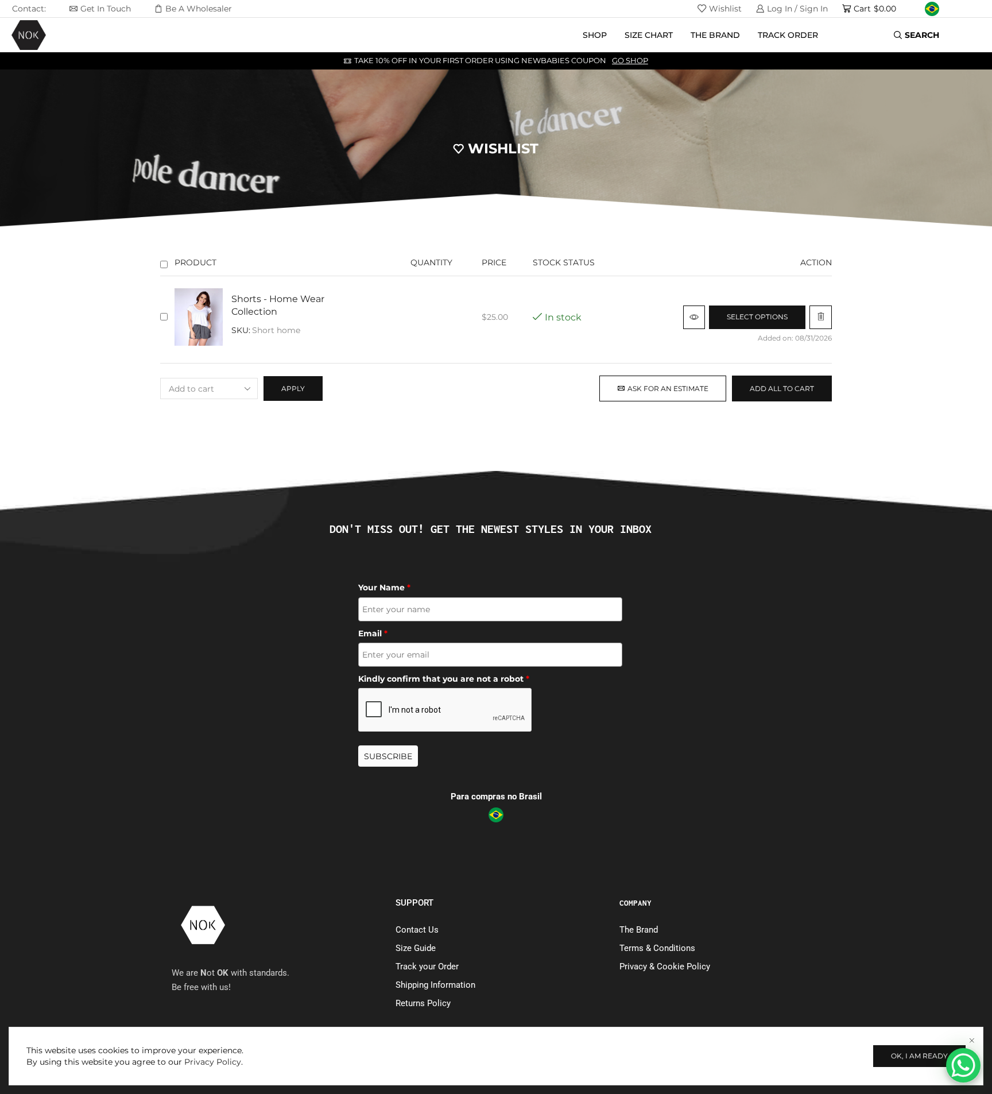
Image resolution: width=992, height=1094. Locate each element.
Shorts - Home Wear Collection (277, 305)
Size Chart (649, 35)
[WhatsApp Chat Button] (963, 1065)
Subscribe (388, 756)
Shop (595, 35)
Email (373, 633)
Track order (788, 35)
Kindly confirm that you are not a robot (443, 679)
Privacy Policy (212, 1062)
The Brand (715, 35)
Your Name (384, 587)
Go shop (630, 60)
